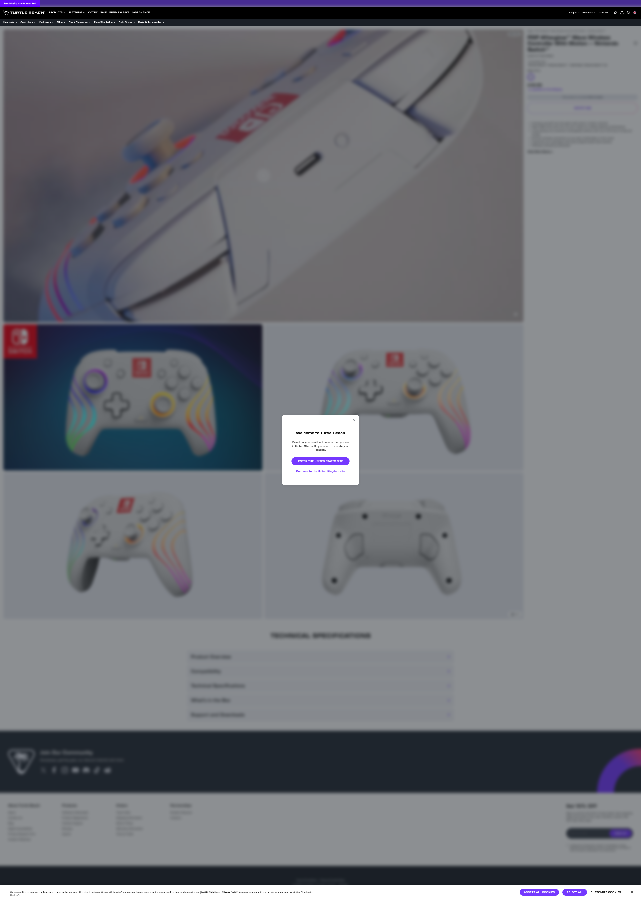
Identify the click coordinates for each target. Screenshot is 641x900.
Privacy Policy (230, 892)
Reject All (575, 892)
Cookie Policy (208, 892)
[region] (320, 892)
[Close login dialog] (351, 527)
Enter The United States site (320, 461)
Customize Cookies (605, 892)
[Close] (632, 892)
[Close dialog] (354, 419)
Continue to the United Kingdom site (320, 471)
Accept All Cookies (539, 892)
